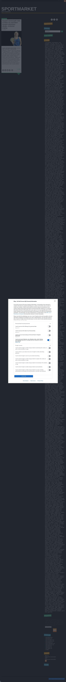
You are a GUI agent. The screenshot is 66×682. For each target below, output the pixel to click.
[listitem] (33, 323)
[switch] (49, 326)
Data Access (33, 380)
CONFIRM (23, 376)
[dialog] (33, 341)
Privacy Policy (40, 380)
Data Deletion (25, 380)
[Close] (55, 301)
